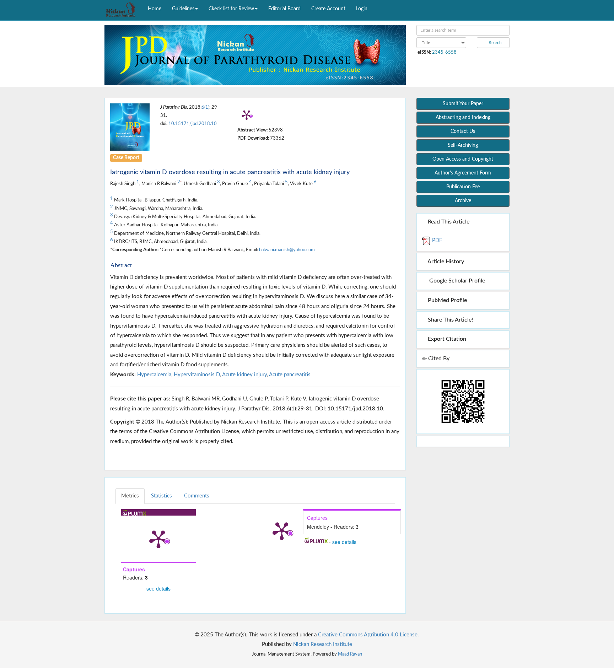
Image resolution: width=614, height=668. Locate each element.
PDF (436, 240)
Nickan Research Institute (322, 644)
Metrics (130, 496)
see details (158, 588)
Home (154, 8)
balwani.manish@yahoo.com (287, 250)
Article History (445, 261)
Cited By (438, 358)
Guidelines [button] (183, 8)
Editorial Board (284, 8)
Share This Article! (449, 320)
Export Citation (446, 339)
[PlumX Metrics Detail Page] (246, 114)
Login (361, 8)
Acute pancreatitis (290, 374)
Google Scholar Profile (455, 281)
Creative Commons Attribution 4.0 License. (368, 634)
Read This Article (447, 222)
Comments (196, 496)
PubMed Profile (446, 300)
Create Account (328, 8)
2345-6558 (444, 52)
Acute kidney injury (244, 374)
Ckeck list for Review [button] (231, 8)
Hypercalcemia (154, 374)
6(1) (205, 107)
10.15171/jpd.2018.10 (192, 124)
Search (495, 43)
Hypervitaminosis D (197, 374)
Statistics (161, 496)
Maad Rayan (350, 654)
